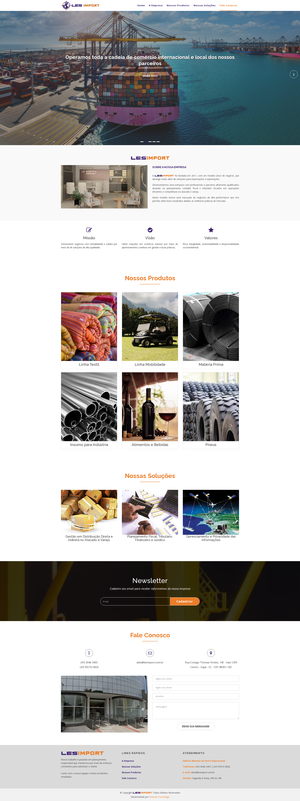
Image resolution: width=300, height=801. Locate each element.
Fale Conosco (228, 5)
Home (141, 5)
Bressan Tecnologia (159, 796)
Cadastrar (184, 601)
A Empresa (156, 5)
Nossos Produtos (178, 5)
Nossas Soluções (205, 5)
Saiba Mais (150, 76)
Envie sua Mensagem (195, 726)
